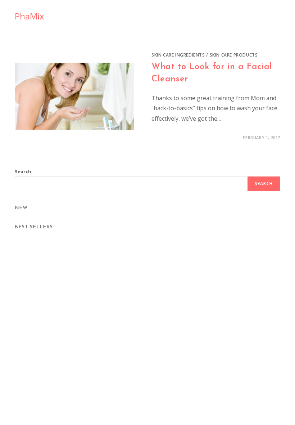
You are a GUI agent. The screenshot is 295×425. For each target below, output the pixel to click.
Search (23, 171)
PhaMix (29, 16)
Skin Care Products (234, 55)
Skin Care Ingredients (178, 55)
